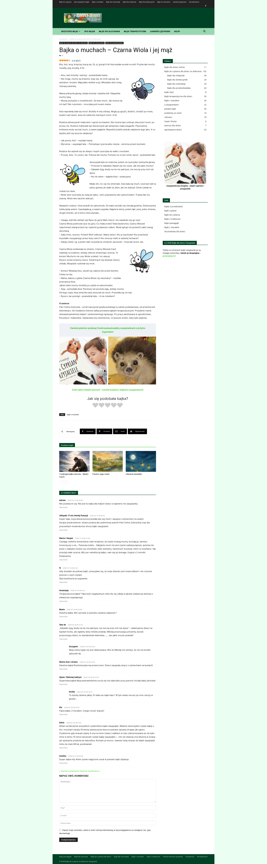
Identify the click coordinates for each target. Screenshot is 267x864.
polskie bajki (170, 108)
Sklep (177, 31)
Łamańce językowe (179, 2)
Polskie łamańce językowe (173, 856)
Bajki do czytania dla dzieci (101, 856)
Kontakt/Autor (194, 2)
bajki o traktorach (153, 856)
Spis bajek (89, 31)
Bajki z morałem (97, 2)
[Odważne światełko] (141, 461)
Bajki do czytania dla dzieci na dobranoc (73, 43)
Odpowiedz (63, 507)
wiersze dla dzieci (172, 125)
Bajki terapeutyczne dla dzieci (178, 96)
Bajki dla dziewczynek (146, 2)
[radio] (95, 405)
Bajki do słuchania (163, 2)
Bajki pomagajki (171, 223)
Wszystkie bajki (69, 31)
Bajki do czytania (65, 2)
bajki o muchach (73, 414)
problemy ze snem (173, 113)
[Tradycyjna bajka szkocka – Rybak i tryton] (74, 461)
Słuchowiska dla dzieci (174, 231)
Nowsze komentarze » (90, 771)
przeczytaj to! (169, 256)
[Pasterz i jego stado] (107, 461)
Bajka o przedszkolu (173, 206)
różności (168, 117)
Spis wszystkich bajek (81, 2)
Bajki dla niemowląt (113, 2)
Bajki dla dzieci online (174, 67)
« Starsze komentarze (69, 771)
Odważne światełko (134, 474)
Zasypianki (63, 39)
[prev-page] (61, 482)
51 (62, 55)
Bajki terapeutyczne (135, 31)
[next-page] (65, 482)
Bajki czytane (170, 210)
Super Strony (170, 121)
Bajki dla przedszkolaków (114, 43)
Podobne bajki (67, 445)
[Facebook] (206, 6)
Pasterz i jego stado (100, 474)
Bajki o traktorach (172, 219)
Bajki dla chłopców (129, 2)
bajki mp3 (169, 92)
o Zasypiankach (171, 104)
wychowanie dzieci (173, 129)
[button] (204, 31)
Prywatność (190, 856)
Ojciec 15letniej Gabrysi (70, 677)
